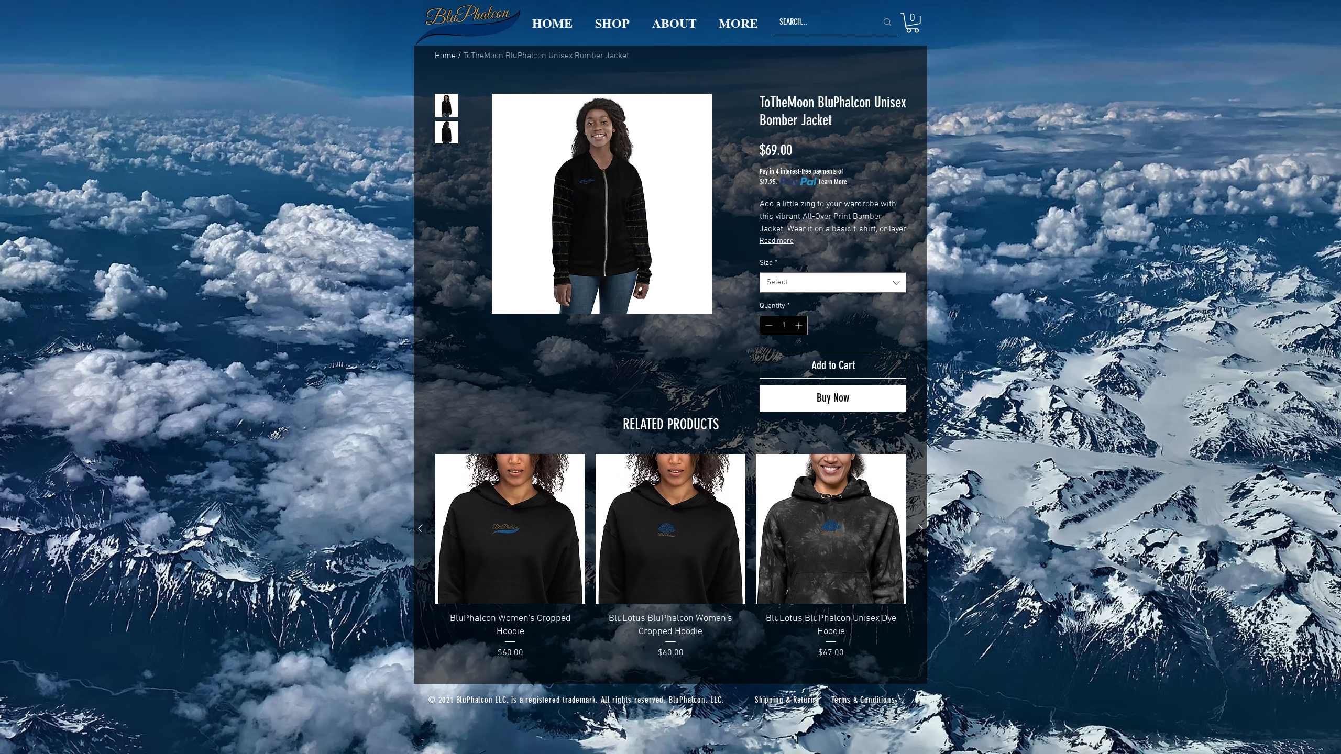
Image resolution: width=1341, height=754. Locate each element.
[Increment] (799, 325)
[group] (670, 556)
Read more (777, 241)
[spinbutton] (783, 325)
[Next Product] (921, 528)
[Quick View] (510, 529)
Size (768, 263)
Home (445, 56)
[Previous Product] (420, 528)
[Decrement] (767, 325)
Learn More (833, 182)
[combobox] (833, 282)
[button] (912, 23)
